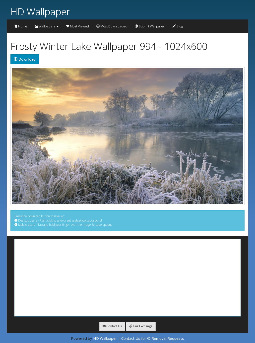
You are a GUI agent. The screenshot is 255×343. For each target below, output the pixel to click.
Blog (179, 26)
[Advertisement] (127, 278)
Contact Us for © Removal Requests (152, 338)
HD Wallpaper (40, 11)
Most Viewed (79, 26)
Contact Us (114, 326)
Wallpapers (47, 26)
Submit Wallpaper (151, 26)
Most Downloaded (113, 26)
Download (26, 59)
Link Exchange (142, 326)
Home (22, 26)
